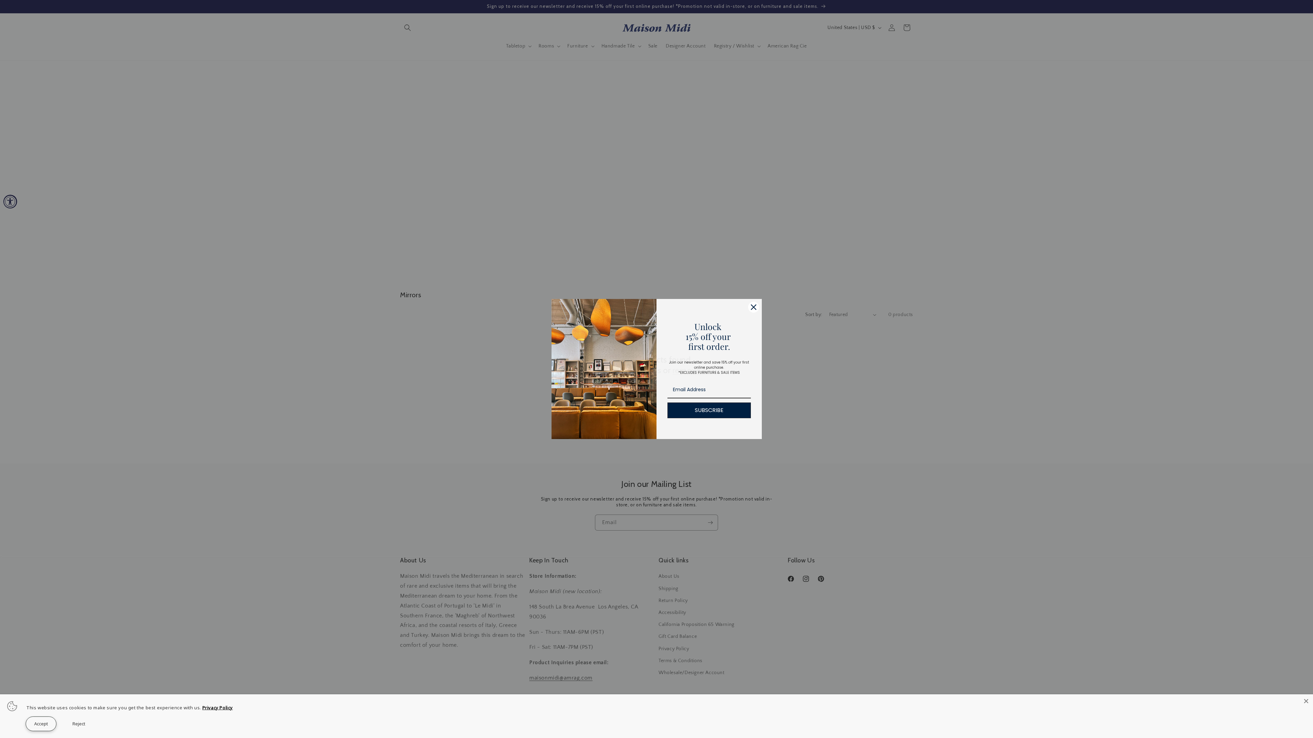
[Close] (1306, 701)
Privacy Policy (217, 708)
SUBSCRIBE (709, 410)
